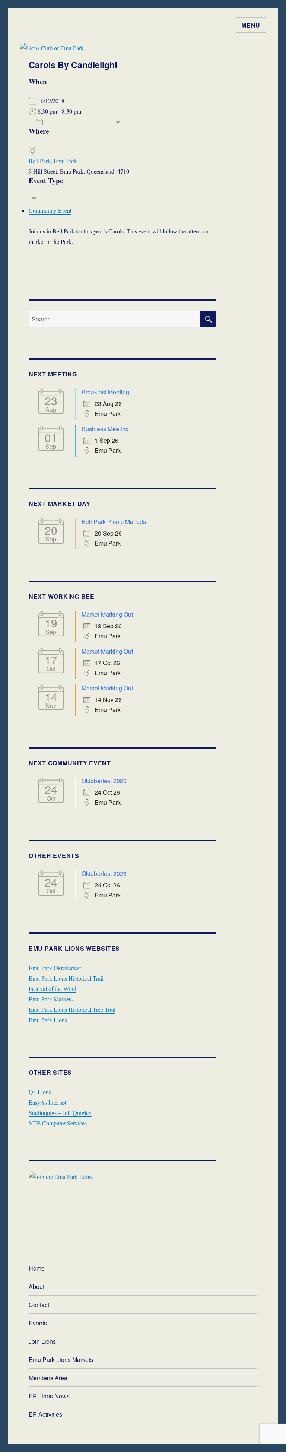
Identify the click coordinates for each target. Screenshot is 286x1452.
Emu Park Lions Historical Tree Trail (72, 1009)
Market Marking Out (107, 614)
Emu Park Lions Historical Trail (66, 978)
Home (37, 1268)
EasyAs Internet (47, 1102)
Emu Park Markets (51, 999)
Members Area (48, 1377)
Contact (39, 1304)
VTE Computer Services (58, 1123)
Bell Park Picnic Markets (114, 521)
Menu (250, 25)
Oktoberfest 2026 (104, 780)
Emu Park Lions (48, 1020)
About (36, 1286)
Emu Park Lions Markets (61, 1359)
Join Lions (42, 1341)
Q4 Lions (40, 1092)
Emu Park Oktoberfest (55, 968)
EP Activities (45, 1414)
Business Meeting (105, 429)
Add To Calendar (79, 122)
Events (38, 1323)
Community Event (50, 210)
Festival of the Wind (52, 988)
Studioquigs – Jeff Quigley (60, 1112)
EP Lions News (49, 1396)
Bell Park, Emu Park (53, 161)
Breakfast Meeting (105, 392)
